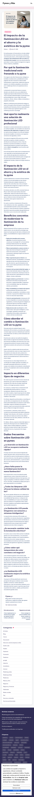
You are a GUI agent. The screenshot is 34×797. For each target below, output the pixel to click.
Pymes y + (9, 596)
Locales (4, 754)
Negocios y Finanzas (8, 686)
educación (16, 742)
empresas (15, 745)
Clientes (26, 737)
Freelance (5, 657)
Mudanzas (6, 677)
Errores (21, 745)
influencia (12, 752)
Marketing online (7, 672)
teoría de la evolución (7, 762)
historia (22, 749)
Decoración (6, 640)
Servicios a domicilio (8, 698)
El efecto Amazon (7, 726)
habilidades (16, 749)
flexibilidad (27, 747)
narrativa (27, 754)
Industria (5, 663)
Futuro (4, 749)
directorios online (24, 740)
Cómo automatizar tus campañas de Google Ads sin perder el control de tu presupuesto (16, 718)
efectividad (23, 742)
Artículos (5, 631)
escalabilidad (6, 747)
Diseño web (6, 645)
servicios (14, 759)
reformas (27, 757)
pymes (21, 757)
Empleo (5, 648)
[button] (11, 604)
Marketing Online (7, 675)
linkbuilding (19, 752)
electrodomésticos (7, 745)
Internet (5, 669)
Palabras (16, 757)
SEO (9, 759)
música (21, 754)
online (4, 757)
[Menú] (31, 3)
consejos (5, 740)
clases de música (18, 737)
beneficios (5, 737)
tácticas (25, 762)
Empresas (8, 31)
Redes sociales (7, 692)
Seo (4, 695)
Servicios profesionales (9, 701)
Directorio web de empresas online (12, 642)
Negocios (5, 683)
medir (16, 754)
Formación (6, 654)
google (5, 660)
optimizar (10, 757)
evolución (20, 747)
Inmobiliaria (6, 666)
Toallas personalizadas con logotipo (12, 729)
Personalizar (16, 785)
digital (17, 740)
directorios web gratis (7, 742)
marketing (11, 754)
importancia (5, 752)
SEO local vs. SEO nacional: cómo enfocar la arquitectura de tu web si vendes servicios (14, 722)
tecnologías (21, 759)
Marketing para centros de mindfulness (13, 714)
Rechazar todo (16, 788)
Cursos (5, 637)
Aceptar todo (16, 790)
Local (25, 752)
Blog (4, 634)
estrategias (13, 747)
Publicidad (6, 689)
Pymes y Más (9, 3)
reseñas (4, 759)
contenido (11, 740)
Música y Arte (6, 680)
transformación (17, 762)
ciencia (11, 737)
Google (9, 749)
